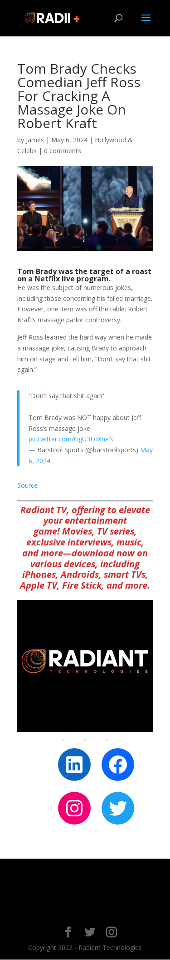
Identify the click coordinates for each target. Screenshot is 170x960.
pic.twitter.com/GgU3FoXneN (71, 439)
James (35, 139)
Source (27, 485)
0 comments (62, 150)
